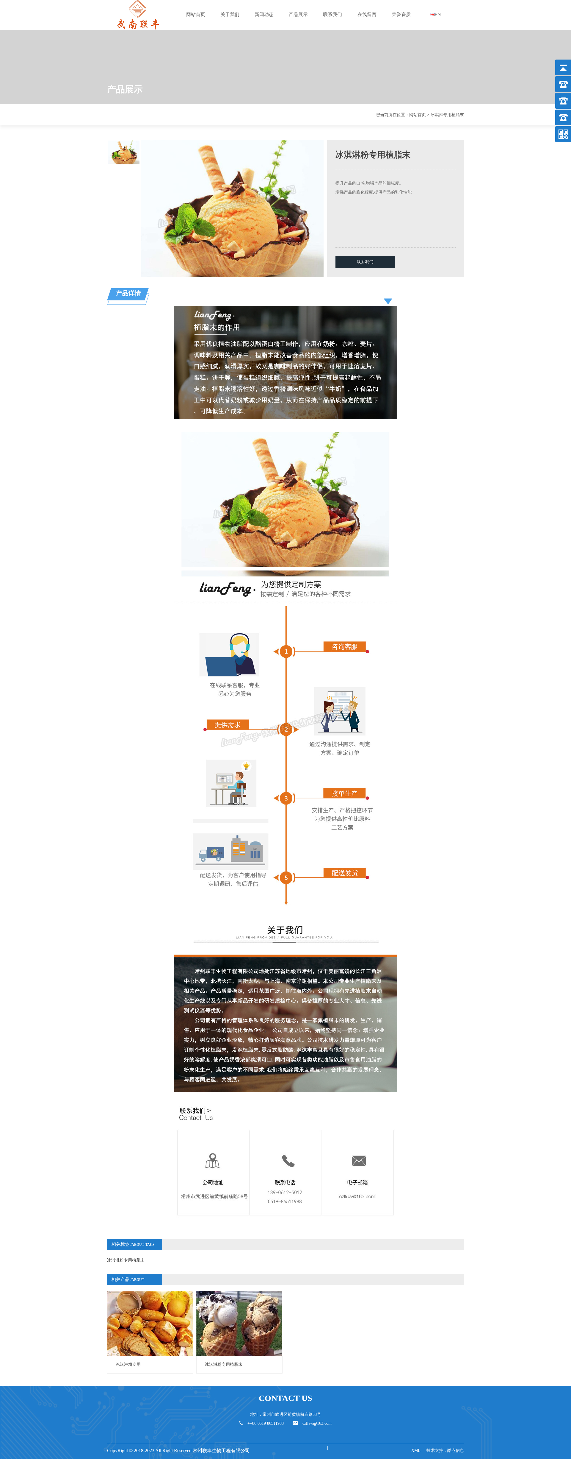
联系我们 (332, 14)
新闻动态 (264, 14)
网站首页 (195, 14)
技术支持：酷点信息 (445, 1450)
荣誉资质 (401, 14)
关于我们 (229, 14)
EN (437, 14)
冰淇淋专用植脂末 (447, 115)
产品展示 (298, 14)
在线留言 (367, 14)
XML (416, 1450)
